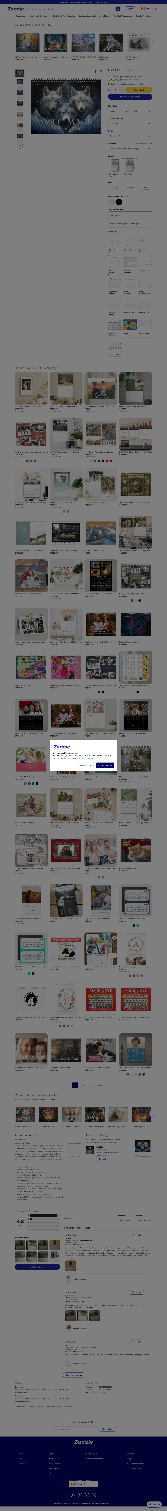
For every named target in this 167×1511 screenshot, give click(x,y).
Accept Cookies (105, 765)
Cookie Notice (83, 756)
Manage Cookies (86, 765)
